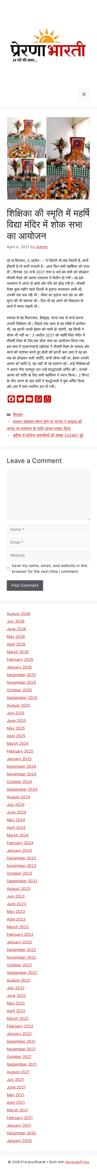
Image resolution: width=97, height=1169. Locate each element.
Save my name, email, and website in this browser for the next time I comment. (49, 568)
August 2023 (18, 888)
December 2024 (21, 766)
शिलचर (18, 414)
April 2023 (16, 919)
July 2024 (16, 804)
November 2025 (21, 682)
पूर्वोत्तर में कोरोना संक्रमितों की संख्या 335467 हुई (48, 435)
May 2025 (16, 728)
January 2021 (19, 1125)
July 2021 (15, 1079)
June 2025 (16, 720)
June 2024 (16, 812)
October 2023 (19, 873)
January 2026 (19, 667)
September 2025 (22, 697)
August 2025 (18, 705)
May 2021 (15, 1095)
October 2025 (19, 690)
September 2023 (22, 881)
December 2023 (21, 858)
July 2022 (15, 988)
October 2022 (19, 965)
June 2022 (16, 995)
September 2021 (22, 1064)
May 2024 (16, 820)
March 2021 (17, 1110)
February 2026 (20, 659)
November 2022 (21, 957)
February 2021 (20, 1118)
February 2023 (20, 934)
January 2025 (19, 759)
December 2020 (21, 1133)
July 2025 (15, 713)
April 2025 (16, 736)
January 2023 (19, 942)
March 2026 (18, 652)
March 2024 (18, 835)
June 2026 (16, 629)
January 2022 (19, 1034)
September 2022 (22, 972)
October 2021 (19, 1056)
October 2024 (19, 781)
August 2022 (18, 980)
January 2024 (19, 850)
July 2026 (16, 621)
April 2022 (16, 1011)
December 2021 (21, 1041)
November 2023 (21, 865)
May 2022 (16, 1003)
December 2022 (21, 950)
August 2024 (18, 797)
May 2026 (16, 636)
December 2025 (21, 675)
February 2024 (20, 843)
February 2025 (20, 751)
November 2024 (21, 774)
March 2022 (17, 1018)
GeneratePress (77, 1162)
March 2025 (17, 743)
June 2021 (16, 1087)
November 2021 (21, 1049)
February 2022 (20, 1026)
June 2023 (16, 904)
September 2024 (22, 789)
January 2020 (19, 1140)
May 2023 (16, 911)
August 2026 (18, 613)
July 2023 (16, 896)
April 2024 (16, 827)
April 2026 (16, 644)
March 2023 (18, 927)
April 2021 (16, 1102)
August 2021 (18, 1072)
